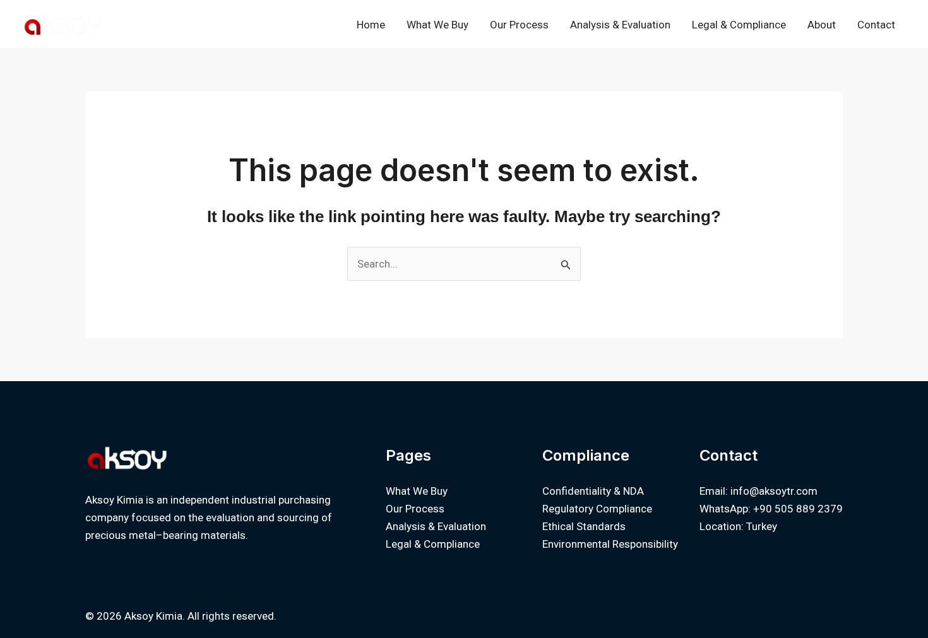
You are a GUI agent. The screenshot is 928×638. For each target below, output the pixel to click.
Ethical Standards (584, 526)
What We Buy (437, 24)
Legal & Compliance (739, 24)
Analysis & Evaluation (620, 24)
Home (371, 24)
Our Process (519, 24)
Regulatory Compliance (597, 508)
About (821, 24)
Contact (876, 24)
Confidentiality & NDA (593, 491)
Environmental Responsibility (610, 544)
